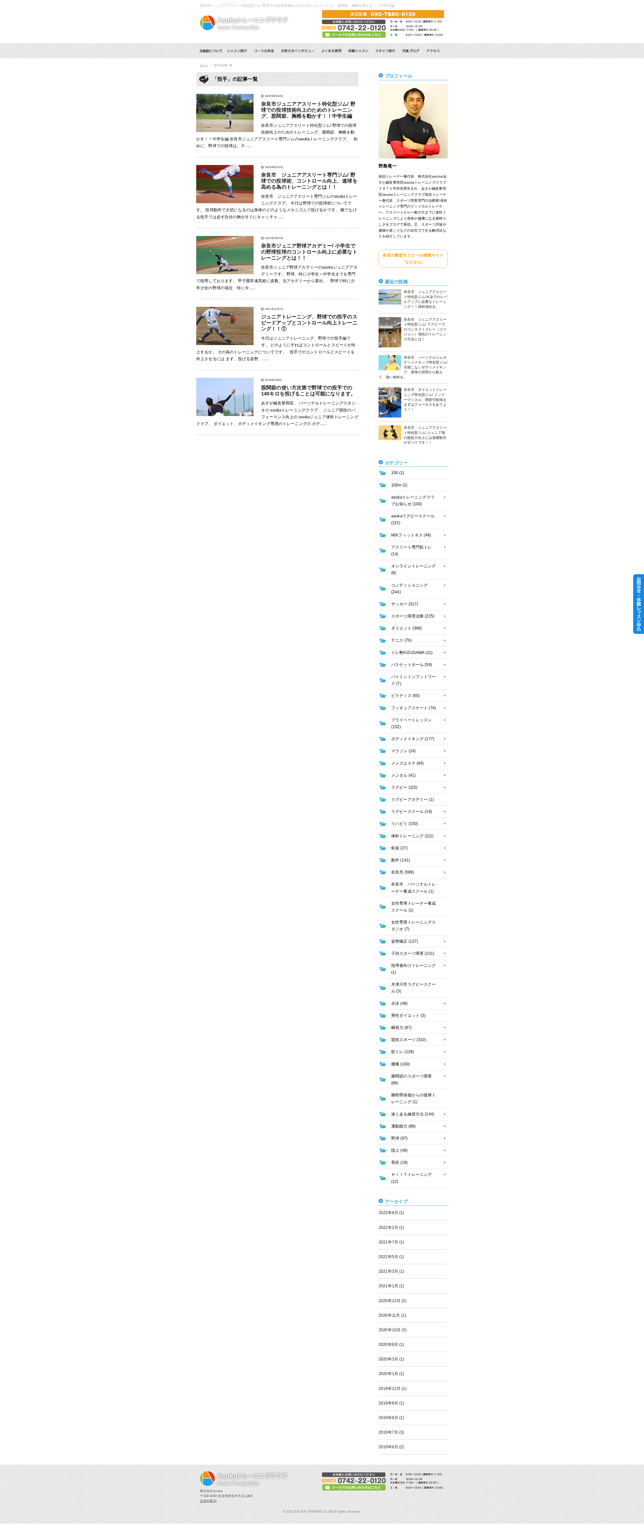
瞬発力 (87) (401, 1027)
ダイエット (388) (406, 628)
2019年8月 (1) (391, 1418)
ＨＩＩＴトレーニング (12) (411, 1177)
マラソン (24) (403, 751)
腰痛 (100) (400, 1064)
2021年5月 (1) (391, 1257)
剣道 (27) (399, 848)
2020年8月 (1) (391, 1344)
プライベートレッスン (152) (411, 723)
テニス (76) (401, 640)
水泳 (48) (399, 1003)
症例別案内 (208, 1501)
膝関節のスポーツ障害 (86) (411, 1079)
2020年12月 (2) (393, 1301)
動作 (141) (400, 860)
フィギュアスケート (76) (413, 708)
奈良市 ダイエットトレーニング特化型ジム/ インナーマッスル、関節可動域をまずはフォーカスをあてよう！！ (425, 399)
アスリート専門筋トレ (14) (411, 550)
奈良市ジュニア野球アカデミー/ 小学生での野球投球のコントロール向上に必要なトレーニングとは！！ (309, 252)
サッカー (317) (404, 604)
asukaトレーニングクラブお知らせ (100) (413, 500)
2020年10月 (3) (393, 1330)
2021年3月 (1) (391, 1271)
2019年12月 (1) (393, 1388)
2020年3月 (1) (391, 1359)
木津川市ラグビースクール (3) (413, 987)
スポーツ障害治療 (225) (412, 616)
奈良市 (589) (402, 872)
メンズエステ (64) (407, 763)
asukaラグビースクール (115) (413, 519)
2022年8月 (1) (391, 1213)
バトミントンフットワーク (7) (413, 680)
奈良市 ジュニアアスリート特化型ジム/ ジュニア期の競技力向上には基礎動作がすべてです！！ (425, 435)
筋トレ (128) (402, 1052)
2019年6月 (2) (391, 1447)
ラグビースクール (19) (411, 811)
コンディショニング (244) (409, 588)
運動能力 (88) (403, 1126)
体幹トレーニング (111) (412, 836)
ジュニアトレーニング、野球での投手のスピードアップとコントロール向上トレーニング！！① (309, 323)
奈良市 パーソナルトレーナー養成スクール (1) (413, 887)
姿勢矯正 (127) (404, 941)
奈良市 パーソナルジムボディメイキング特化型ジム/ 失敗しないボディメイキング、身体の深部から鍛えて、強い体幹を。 (413, 367)
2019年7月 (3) (391, 1432)
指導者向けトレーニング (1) (413, 968)
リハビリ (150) (404, 823)
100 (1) (397, 473)
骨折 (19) (399, 1162)
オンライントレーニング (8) (413, 569)
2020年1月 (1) (391, 1374)
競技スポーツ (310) (408, 1040)
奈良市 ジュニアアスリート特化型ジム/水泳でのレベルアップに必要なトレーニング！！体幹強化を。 (426, 299)
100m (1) (399, 485)
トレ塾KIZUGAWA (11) (411, 652)
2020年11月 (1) (392, 1315)
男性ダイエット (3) (408, 1015)
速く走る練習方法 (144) (412, 1114)
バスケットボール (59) (411, 665)
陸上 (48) (399, 1150)
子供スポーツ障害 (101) (412, 953)
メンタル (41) (403, 775)
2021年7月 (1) (391, 1242)
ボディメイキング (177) (412, 739)
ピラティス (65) (405, 695)
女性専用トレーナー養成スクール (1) (413, 906)
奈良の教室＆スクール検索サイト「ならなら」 (413, 258)
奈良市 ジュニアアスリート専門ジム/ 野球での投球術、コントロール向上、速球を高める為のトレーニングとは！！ (309, 181)
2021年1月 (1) (391, 1286)
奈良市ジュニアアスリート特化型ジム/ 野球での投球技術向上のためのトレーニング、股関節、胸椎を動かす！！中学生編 (308, 110)
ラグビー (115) (404, 787)
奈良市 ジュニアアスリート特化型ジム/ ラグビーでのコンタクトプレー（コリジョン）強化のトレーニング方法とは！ (425, 329)
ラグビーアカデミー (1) (412, 799)
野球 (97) (399, 1138)
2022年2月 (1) (391, 1227)
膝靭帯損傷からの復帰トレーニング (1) (413, 1098)
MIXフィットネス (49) (411, 535)
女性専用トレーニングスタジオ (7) (413, 925)
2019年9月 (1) (391, 1403)
